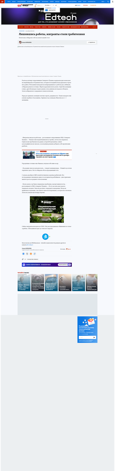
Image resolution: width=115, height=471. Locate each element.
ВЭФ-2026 (31, 26)
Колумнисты (91, 1)
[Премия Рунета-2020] (38, 5)
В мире (52, 1)
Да (46, 10)
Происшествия (84, 26)
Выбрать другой (52, 10)
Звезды (57, 1)
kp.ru (69, 249)
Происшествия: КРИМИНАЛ (32, 259)
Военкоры (44, 26)
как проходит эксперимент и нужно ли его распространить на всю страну (53, 155)
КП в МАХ (58, 26)
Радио (78, 5)
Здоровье (63, 1)
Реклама (85, 5)
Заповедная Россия (75, 26)
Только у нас (38, 26)
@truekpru (29, 245)
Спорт (84, 1)
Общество (37, 1)
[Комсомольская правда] (25, 5)
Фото (9, 1)
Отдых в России (65, 26)
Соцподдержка (72, 1)
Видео (14, 1)
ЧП (25, 259)
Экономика (45, 1)
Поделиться (92, 42)
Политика (30, 1)
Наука (79, 1)
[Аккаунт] (112, 1)
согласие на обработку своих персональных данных (86, 341)
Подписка (93, 5)
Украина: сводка (51, 26)
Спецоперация (21, 1)
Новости (26, 26)
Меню (2, 1)
